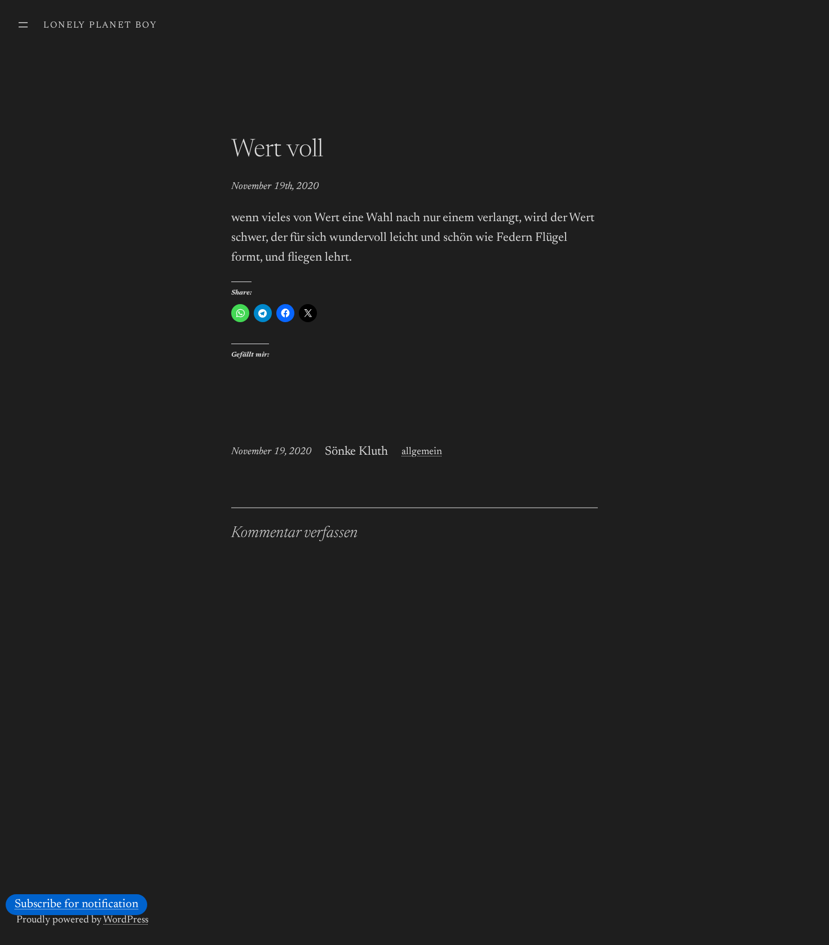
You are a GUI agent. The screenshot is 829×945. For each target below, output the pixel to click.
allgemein (422, 452)
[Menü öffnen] (23, 25)
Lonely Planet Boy (100, 25)
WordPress (125, 920)
